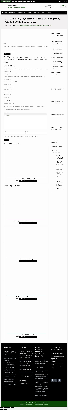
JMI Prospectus (23, 380)
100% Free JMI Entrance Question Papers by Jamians (23, 1)
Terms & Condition (30, 402)
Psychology (41, 59)
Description (7, 60)
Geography (25, 59)
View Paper (32, 180)
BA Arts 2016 (24, 57)
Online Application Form (24, 383)
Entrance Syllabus (23, 381)
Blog (43, 12)
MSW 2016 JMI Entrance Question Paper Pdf (58, 66)
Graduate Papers (12, 12)
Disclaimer (22, 402)
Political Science (35, 59)
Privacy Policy (38, 402)
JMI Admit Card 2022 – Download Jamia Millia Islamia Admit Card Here (59, 172)
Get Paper (7, 53)
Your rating (6, 112)
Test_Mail (54, 150)
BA (9, 57)
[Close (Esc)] (1, 407)
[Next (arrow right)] (5, 409)
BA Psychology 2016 (10, 59)
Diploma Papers (37, 12)
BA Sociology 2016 (19, 59)
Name (5, 131)
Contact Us (48, 12)
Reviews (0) (7, 62)
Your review (6, 115)
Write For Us (45, 402)
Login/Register (63, 1)
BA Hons (38, 57)
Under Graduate (12, 25)
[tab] (26, 61)
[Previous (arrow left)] (1, 409)
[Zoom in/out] (12, 407)
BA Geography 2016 (31, 57)
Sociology (46, 59)
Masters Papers (21, 12)
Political (30, 59)
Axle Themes (45, 404)
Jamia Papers (12, 6)
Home (5, 12)
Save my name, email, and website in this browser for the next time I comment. (21, 136)
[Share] (5, 407)
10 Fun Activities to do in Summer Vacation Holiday (59, 185)
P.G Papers (29, 12)
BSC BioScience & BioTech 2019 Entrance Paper (58, 53)
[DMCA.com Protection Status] (54, 373)
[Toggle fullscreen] (8, 407)
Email (26, 131)
